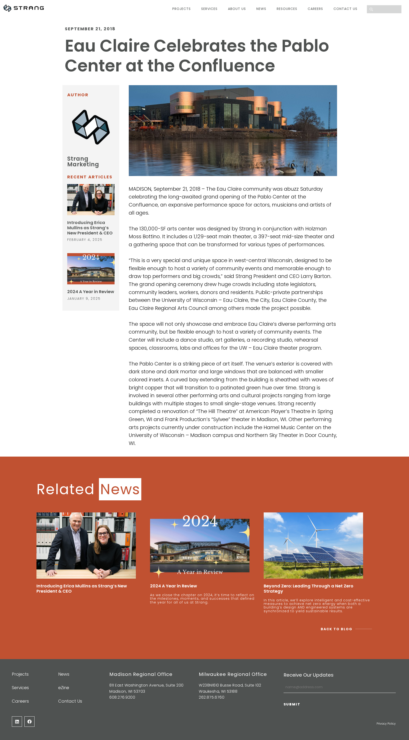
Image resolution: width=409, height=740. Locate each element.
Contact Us (345, 8)
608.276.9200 (122, 697)
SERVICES (209, 8)
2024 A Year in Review (90, 292)
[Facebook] (29, 721)
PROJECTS (181, 8)
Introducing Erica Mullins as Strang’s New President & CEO (90, 228)
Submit (292, 704)
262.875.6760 (211, 697)
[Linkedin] (17, 721)
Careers (315, 8)
